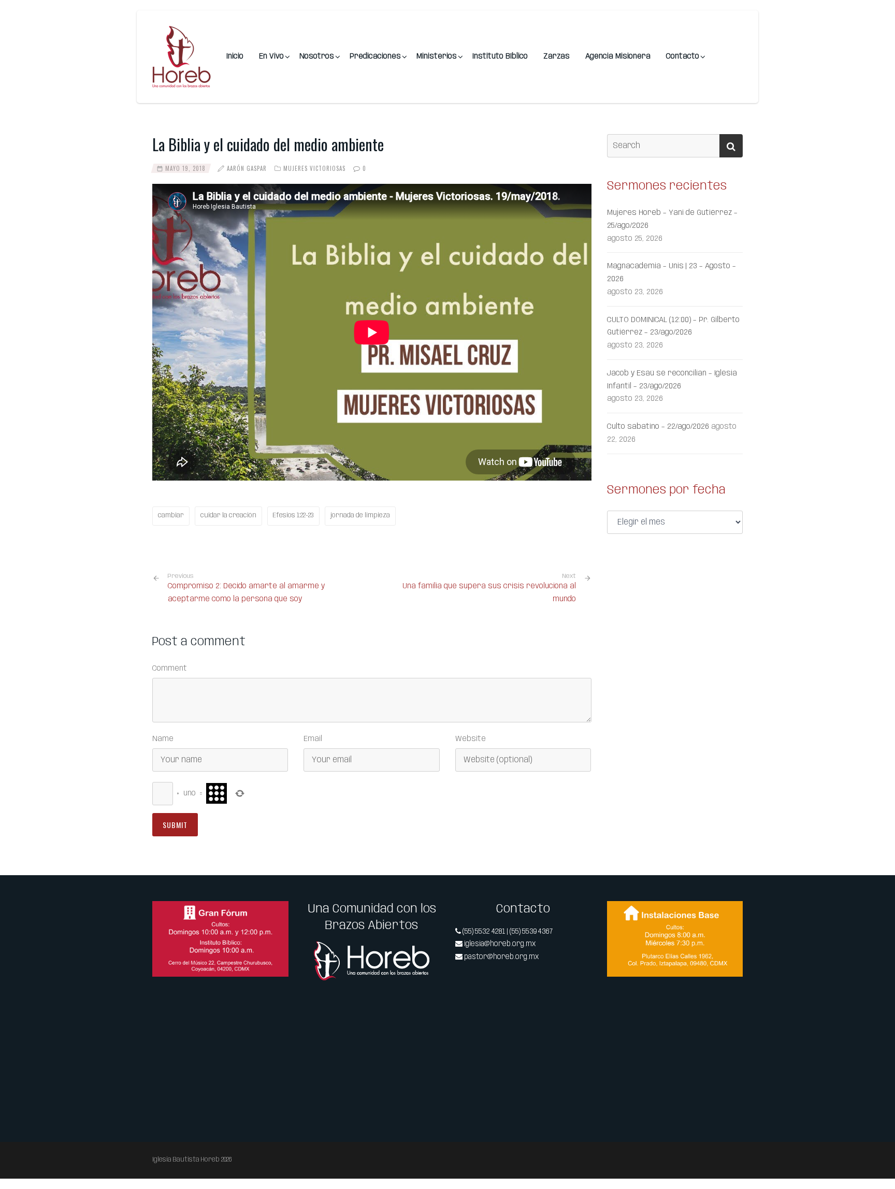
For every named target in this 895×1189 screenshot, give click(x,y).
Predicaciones (375, 56)
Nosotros (316, 56)
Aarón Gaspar (247, 168)
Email (313, 739)
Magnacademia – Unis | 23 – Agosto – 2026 (671, 272)
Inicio (234, 56)
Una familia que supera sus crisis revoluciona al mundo (489, 592)
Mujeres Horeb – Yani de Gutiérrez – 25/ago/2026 (672, 219)
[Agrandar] (275, 914)
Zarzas (556, 56)
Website (470, 739)
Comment (169, 668)
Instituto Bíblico (500, 56)
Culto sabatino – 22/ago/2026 (658, 427)
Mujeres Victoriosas (314, 168)
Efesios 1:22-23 (293, 515)
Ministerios (436, 56)
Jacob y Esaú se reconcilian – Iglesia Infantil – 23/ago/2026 (672, 379)
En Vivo (271, 56)
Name (163, 739)
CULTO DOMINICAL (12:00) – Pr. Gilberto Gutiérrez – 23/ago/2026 (673, 326)
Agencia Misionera (618, 56)
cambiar (171, 515)
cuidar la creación (228, 515)
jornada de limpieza (360, 515)
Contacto (682, 56)
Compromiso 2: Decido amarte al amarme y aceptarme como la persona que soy (246, 588)
